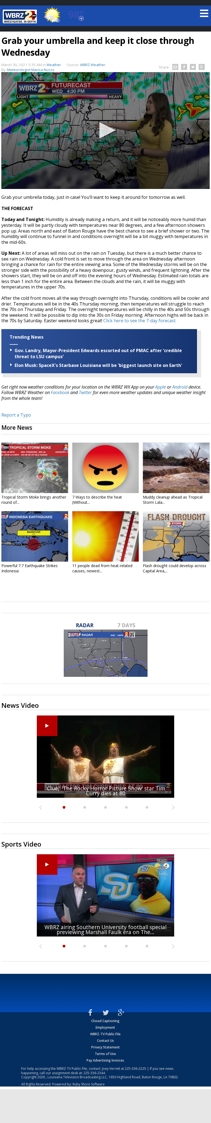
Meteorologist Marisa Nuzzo (30, 69)
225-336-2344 (94, 1073)
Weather (53, 64)
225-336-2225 (135, 1068)
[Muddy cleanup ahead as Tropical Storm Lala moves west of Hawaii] (176, 468)
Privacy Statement (105, 1047)
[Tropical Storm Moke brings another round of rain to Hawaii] (34, 468)
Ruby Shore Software (89, 1084)
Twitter (85, 392)
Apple (160, 387)
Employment (105, 1027)
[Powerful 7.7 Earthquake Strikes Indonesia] (34, 536)
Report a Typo (16, 415)
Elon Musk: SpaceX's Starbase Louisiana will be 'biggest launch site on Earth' (98, 365)
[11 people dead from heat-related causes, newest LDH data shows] (105, 536)
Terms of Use (105, 1053)
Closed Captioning (105, 1021)
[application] (105, 130)
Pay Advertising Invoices (105, 1060)
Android (179, 387)
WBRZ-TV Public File (105, 1034)
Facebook (60, 392)
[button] (105, 130)
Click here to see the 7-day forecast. (139, 321)
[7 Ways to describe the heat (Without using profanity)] (105, 468)
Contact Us (105, 1040)
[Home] (20, 16)
